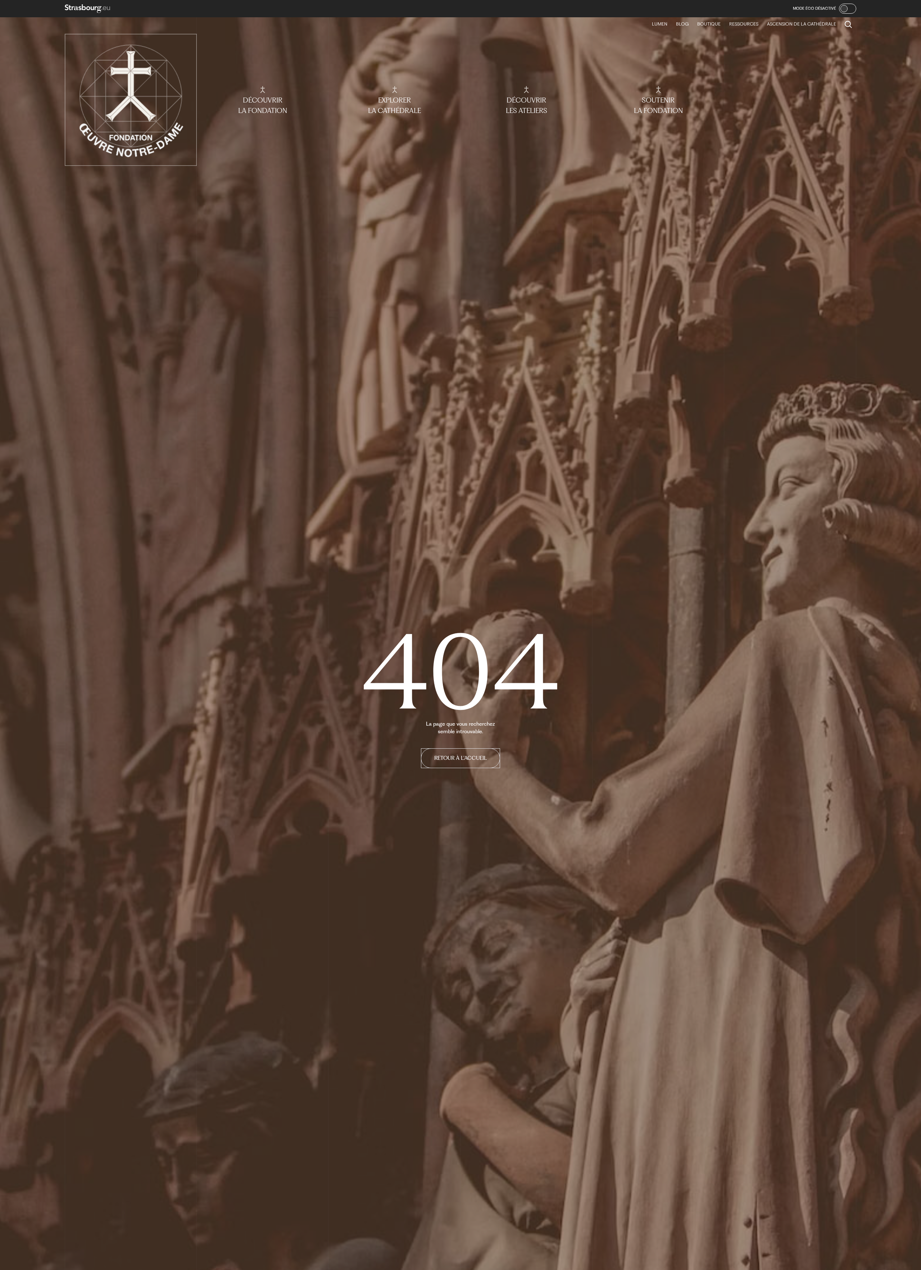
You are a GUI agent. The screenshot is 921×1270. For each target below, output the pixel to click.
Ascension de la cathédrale (801, 24)
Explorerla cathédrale (394, 105)
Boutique (709, 24)
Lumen (659, 24)
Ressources (743, 24)
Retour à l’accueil (460, 758)
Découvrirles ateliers (526, 105)
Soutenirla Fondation (658, 105)
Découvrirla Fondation (262, 105)
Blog (682, 24)
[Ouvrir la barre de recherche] (848, 24)
